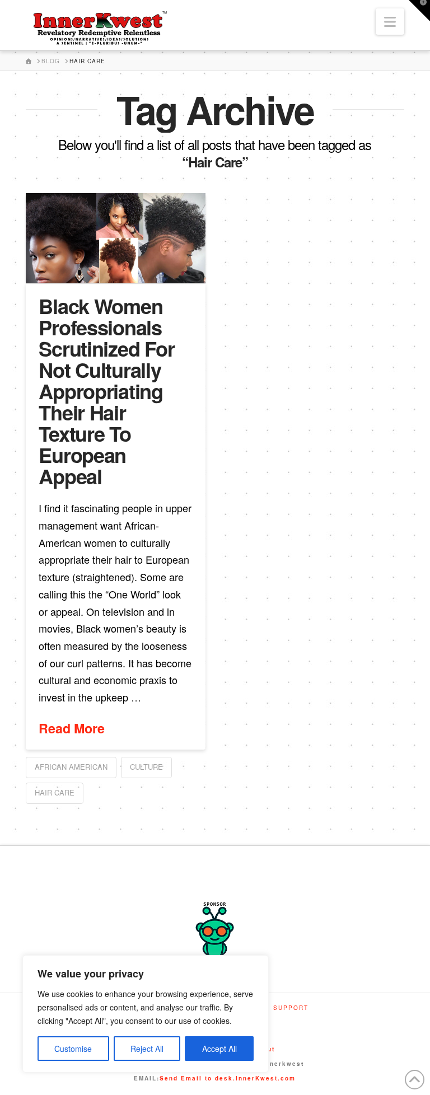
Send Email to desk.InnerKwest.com (228, 1078)
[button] (390, 21)
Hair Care (54, 792)
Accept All (219, 1048)
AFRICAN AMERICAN (71, 766)
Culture (146, 766)
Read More (72, 728)
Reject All (146, 1048)
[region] (145, 1014)
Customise (73, 1048)
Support (291, 1008)
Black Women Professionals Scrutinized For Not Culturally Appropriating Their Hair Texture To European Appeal (106, 390)
